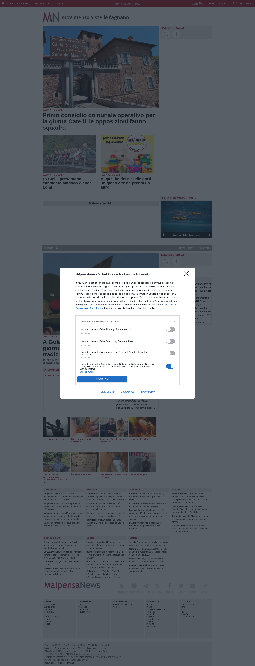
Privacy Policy (147, 391)
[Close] (187, 274)
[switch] (170, 329)
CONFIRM (102, 379)
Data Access (127, 391)
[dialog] (127, 333)
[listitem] (127, 321)
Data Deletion (107, 391)
